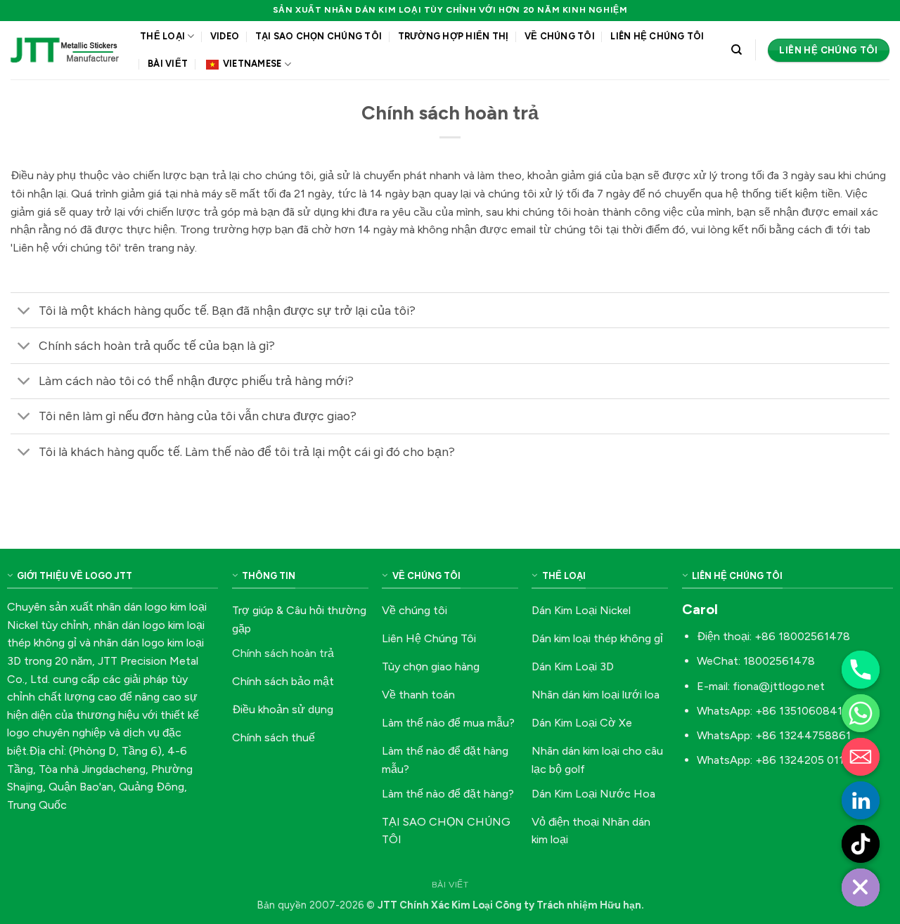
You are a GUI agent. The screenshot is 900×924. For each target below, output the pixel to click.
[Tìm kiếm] (736, 50)
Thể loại (162, 36)
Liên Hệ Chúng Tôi (657, 36)
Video (224, 36)
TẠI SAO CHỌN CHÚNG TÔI (318, 36)
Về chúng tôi (560, 36)
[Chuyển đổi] (24, 312)
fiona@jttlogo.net (779, 686)
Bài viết (168, 63)
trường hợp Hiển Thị (453, 36)
